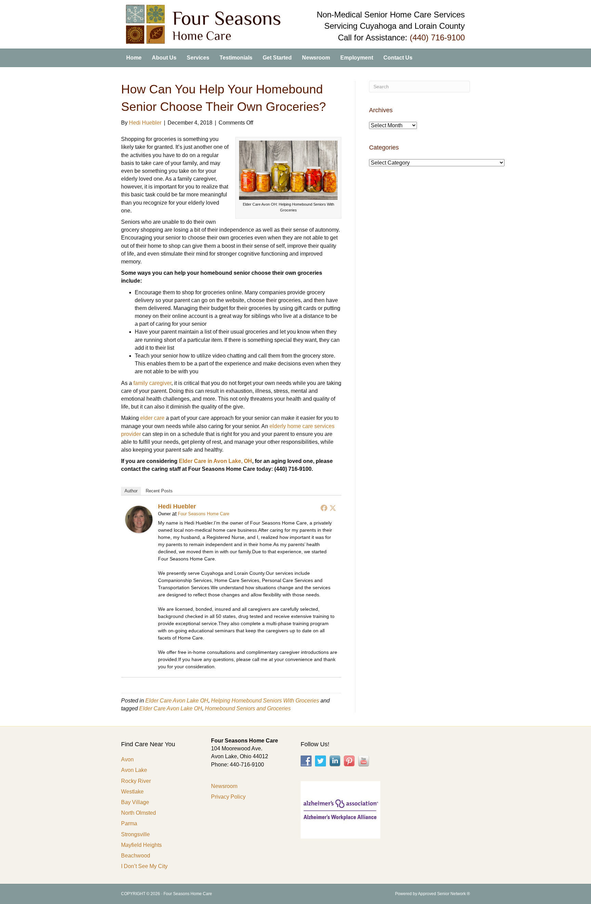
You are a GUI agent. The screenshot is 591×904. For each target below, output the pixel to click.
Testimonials (236, 58)
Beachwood (135, 855)
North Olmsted (138, 813)
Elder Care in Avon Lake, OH (215, 461)
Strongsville (135, 834)
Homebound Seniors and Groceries (248, 708)
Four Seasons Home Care (203, 513)
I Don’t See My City (144, 866)
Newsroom (316, 58)
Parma (129, 823)
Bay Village (135, 802)
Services (198, 58)
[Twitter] (333, 508)
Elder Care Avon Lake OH (176, 700)
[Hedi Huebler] (139, 519)
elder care (152, 418)
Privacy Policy (228, 797)
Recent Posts (159, 490)
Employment (356, 58)
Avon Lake (134, 770)
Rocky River (136, 781)
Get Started (277, 58)
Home (134, 58)
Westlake (132, 792)
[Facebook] (324, 508)
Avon (127, 759)
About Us (164, 58)
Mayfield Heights (141, 845)
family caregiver (152, 383)
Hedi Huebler (177, 506)
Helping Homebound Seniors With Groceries (265, 700)
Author (130, 490)
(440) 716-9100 (437, 37)
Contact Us (397, 58)
